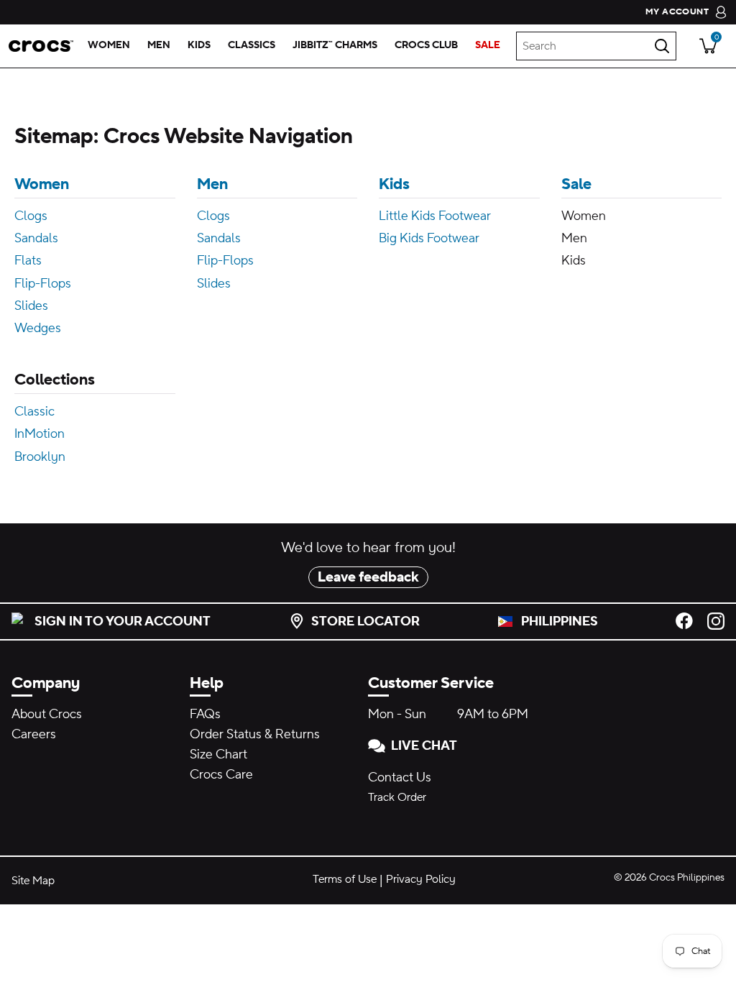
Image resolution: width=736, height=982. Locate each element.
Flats (28, 260)
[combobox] (596, 46)
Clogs (30, 216)
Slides (31, 306)
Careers (34, 734)
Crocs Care (221, 774)
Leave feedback (368, 577)
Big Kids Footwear (429, 238)
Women (41, 184)
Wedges (37, 328)
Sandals (36, 238)
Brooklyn (39, 457)
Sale (576, 184)
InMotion (39, 434)
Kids (394, 184)
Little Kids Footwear (435, 216)
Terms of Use (345, 879)
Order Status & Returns (255, 734)
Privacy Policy (421, 879)
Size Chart (218, 754)
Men (212, 184)
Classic (34, 411)
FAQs (205, 714)
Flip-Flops (42, 283)
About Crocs (47, 714)
